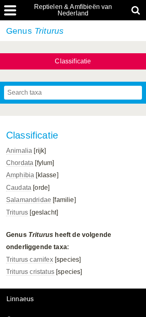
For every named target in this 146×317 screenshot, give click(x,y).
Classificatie (73, 61)
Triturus (17, 212)
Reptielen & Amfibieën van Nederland (73, 10)
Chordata (19, 162)
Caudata (18, 187)
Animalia (19, 150)
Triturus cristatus (30, 271)
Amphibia (20, 175)
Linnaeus (20, 299)
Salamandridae (28, 199)
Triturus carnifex (29, 259)
